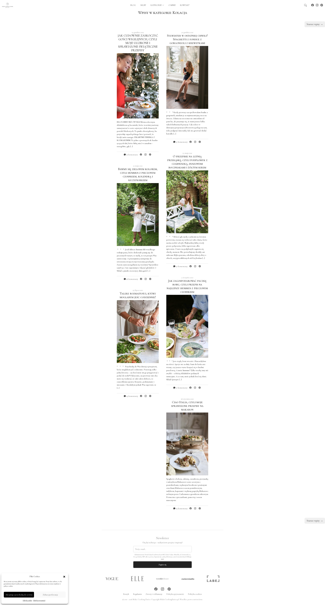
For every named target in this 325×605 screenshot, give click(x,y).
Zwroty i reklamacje (154, 594)
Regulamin (137, 594)
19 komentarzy (132, 396)
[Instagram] (317, 5)
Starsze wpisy (315, 24)
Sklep (143, 5)
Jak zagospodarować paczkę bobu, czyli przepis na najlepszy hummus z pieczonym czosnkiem (187, 286)
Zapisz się (162, 564)
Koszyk (126, 594)
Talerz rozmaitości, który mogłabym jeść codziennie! (138, 295)
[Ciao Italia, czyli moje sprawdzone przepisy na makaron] (187, 443)
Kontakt (184, 5)
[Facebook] (312, 5)
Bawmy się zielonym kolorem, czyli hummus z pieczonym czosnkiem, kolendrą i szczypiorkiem (138, 174)
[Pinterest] (321, 5)
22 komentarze (132, 154)
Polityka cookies (27, 600)
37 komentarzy (181, 142)
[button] (64, 576)
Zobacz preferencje (50, 595)
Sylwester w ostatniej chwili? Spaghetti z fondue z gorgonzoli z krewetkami (187, 39)
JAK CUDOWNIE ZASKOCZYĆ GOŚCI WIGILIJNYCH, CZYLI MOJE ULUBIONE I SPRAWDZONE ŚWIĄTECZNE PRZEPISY (138, 43)
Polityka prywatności (39, 600)
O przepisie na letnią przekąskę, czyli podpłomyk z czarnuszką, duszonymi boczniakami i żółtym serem (187, 162)
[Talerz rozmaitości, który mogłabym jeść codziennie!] (138, 331)
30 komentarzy (181, 266)
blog (133, 5)
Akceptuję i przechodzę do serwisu (18, 595)
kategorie (156, 5)
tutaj (162, 559)
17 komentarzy (181, 387)
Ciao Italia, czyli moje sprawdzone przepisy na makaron (187, 405)
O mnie (171, 5)
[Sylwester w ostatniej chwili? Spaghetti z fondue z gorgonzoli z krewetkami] (187, 77)
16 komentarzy (132, 279)
